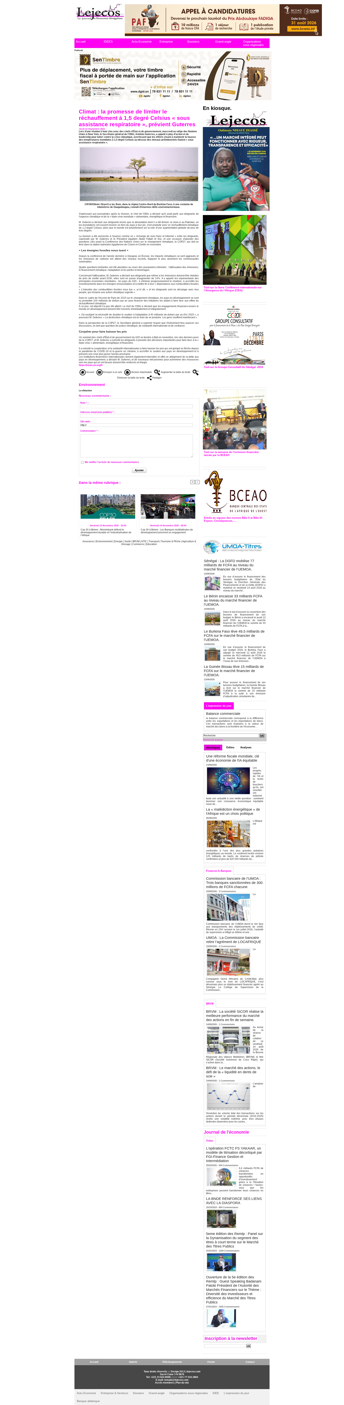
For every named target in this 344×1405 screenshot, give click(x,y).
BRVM (136, 541)
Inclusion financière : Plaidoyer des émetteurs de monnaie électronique (232, 461)
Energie (118, 541)
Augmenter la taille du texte (175, 372)
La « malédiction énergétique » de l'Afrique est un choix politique (233, 811)
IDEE (216, 1393)
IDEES (108, 41)
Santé (127, 541)
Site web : (85, 421)
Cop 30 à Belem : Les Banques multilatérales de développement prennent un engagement (167, 531)
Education (151, 544)
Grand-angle (223, 41)
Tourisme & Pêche (171, 541)
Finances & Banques (218, 870)
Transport (154, 541)
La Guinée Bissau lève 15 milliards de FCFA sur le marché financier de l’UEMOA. (234, 671)
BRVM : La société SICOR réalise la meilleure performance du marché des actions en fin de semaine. (234, 1016)
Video (209, 1140)
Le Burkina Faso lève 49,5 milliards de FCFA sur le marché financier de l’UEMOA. (234, 635)
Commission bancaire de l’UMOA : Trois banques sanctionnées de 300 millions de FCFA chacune (234, 883)
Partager (157, 377)
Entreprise (166, 41)
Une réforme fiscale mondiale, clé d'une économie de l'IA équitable (232, 758)
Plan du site (182, 1382)
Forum (211, 1362)
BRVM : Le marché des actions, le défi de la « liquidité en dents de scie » (233, 1072)
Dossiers (138, 1393)
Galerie (133, 1362)
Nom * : (84, 402)
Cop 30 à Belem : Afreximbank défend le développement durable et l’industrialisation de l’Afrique (106, 532)
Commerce (138, 544)
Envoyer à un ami (112, 372)
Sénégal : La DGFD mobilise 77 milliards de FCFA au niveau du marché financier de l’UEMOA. (229, 565)
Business (193, 41)
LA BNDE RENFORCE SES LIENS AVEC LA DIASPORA (234, 1201)
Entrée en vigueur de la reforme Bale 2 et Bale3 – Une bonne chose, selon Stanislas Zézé (234, 528)
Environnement (104, 541)
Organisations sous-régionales (253, 43)
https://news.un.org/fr (91, 365)
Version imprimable (141, 372)
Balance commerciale (223, 714)
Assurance (88, 541)
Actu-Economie (142, 41)
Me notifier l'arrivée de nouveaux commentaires (112, 462)
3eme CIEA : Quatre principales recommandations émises (229, 296)
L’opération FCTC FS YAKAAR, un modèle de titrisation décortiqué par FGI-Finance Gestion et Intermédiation (234, 1154)
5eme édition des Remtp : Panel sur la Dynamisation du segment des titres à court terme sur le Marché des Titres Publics (234, 1240)
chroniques (213, 747)
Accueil (80, 41)
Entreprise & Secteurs (114, 1393)
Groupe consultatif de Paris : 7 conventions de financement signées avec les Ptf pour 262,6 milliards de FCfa (233, 377)
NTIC (144, 541)
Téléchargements (172, 1362)
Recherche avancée (213, 740)
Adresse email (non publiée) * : (97, 412)
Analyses (245, 747)
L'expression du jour (219, 705)
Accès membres (164, 1382)
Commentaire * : (89, 431)
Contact (250, 1362)
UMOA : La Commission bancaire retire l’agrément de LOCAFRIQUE (233, 940)
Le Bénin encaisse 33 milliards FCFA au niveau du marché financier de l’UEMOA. (233, 600)
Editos (230, 747)
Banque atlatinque (88, 1401)
